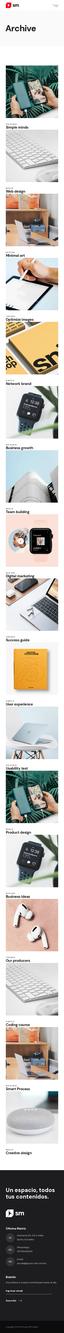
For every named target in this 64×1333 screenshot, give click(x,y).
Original (12, 124)
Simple (10, 380)
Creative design (19, 1153)
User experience (19, 704)
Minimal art (15, 255)
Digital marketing (20, 576)
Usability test (17, 768)
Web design (15, 191)
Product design (18, 832)
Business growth (19, 448)
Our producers (18, 960)
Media (10, 188)
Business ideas (18, 896)
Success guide (18, 640)
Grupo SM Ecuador (30, 1327)
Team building (17, 512)
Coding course (18, 1024)
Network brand (18, 383)
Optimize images (20, 319)
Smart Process (18, 1089)
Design (10, 252)
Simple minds (17, 127)
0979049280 (24, 1251)
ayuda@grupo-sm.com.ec (31, 1263)
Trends (10, 316)
